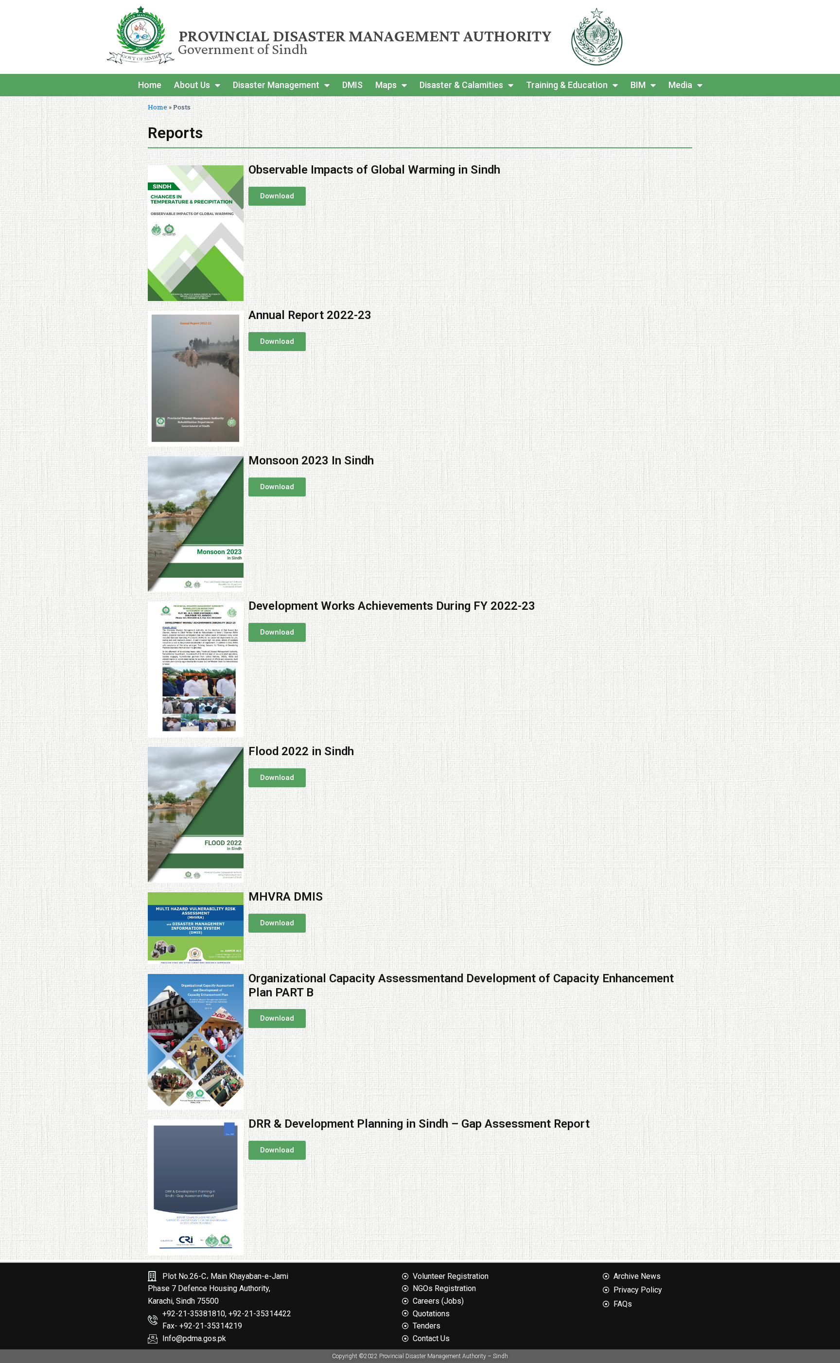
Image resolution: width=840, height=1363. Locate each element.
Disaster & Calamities (461, 85)
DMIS (352, 85)
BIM (638, 85)
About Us (192, 85)
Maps (386, 85)
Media (680, 85)
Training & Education (567, 85)
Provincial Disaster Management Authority (365, 35)
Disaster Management (276, 85)
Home (149, 85)
